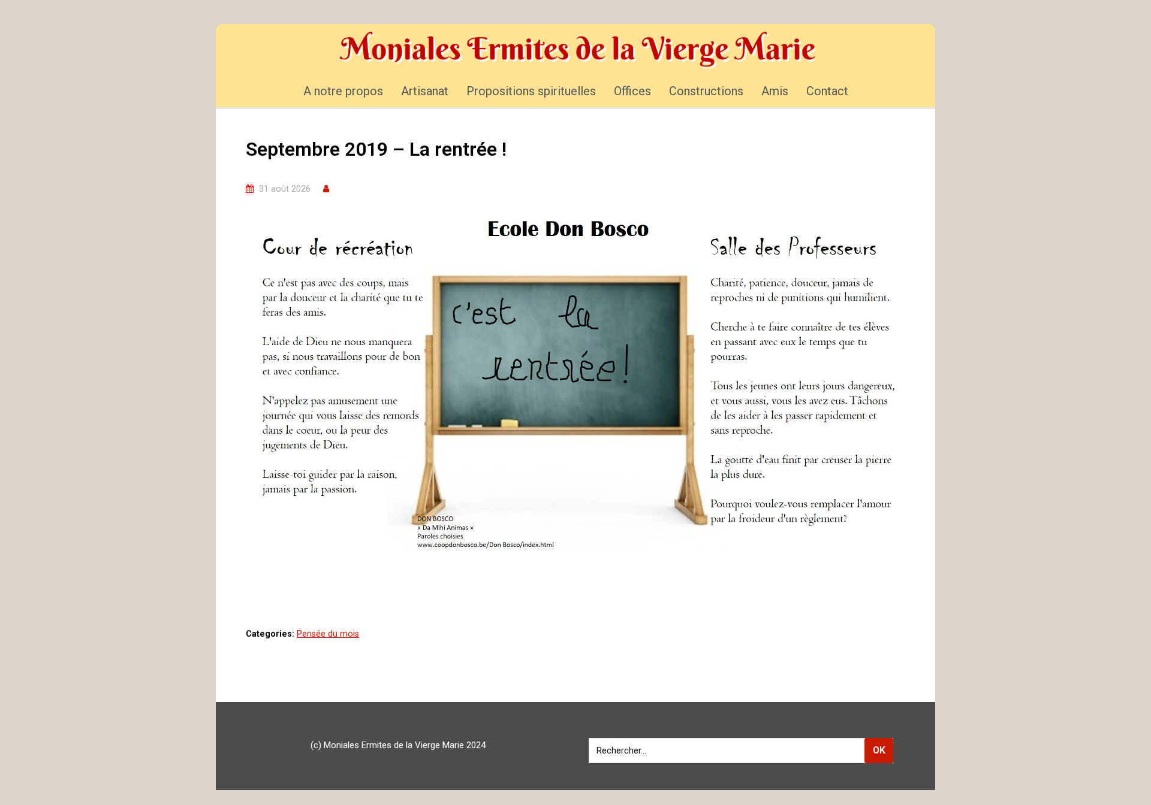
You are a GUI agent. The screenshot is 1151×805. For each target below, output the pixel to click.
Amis (774, 91)
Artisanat (424, 91)
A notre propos (343, 91)
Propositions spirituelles (531, 91)
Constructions (706, 91)
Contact (827, 91)
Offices (632, 91)
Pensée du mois (328, 634)
